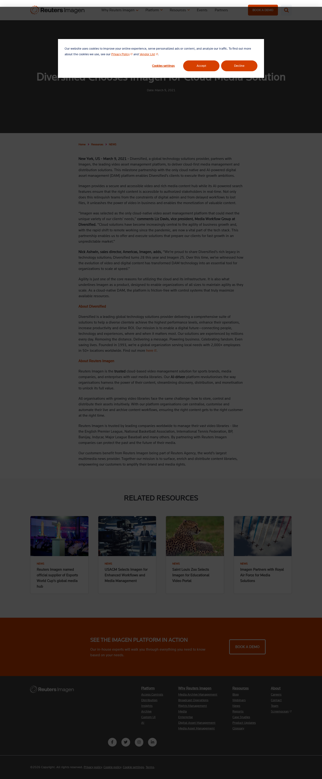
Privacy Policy (122, 54)
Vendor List (149, 54)
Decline (239, 65)
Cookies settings (163, 65)
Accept (201, 65)
